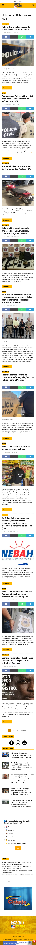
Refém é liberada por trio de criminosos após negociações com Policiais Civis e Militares (18, 377)
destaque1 (5, 24)
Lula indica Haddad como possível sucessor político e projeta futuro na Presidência (21, 755)
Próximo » (23, 730)
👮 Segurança (10, 830)
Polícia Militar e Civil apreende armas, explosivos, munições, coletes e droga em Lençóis (15, 231)
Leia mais (6, 88)
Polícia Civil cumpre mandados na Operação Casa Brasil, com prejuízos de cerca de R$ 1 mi (17, 594)
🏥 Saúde (9, 827)
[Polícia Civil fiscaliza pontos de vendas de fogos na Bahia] (18, 473)
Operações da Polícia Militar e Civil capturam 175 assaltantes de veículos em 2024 (17, 98)
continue (31, 153)
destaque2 (5, 655)
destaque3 (5, 225)
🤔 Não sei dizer (11, 840)
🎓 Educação (10, 836)
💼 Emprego (9, 833)
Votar (18, 848)
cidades (4, 515)
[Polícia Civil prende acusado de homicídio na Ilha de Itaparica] (18, 53)
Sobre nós (15, 1)
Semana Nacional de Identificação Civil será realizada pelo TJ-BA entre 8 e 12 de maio (17, 660)
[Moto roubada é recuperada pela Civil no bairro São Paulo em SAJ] (18, 193)
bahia (4, 93)
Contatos (14, 936)
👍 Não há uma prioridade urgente (16, 843)
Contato (20, 1)
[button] (33, 5)
